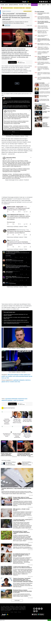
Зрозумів (49, 619)
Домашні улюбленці (13, 4)
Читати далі (17, 600)
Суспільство (34, 4)
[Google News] (42, 609)
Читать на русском (27, 11)
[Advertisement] (17, 189)
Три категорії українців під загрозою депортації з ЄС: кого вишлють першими (16, 315)
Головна (2, 4)
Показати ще (28, 325)
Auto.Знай (21, 4)
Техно (39, 4)
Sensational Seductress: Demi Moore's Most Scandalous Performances (6, 421)
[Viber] (41, 1)
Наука (48, 4)
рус (4, 1)
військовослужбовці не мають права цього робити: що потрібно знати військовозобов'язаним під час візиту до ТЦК (17, 376)
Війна (29, 4)
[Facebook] (26, 45)
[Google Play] (41, 614)
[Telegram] (39, 1)
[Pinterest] (47, 1)
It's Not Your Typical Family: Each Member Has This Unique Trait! (27, 420)
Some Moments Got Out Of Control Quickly (7, 435)
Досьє (6, 4)
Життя (25, 4)
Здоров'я (44, 4)
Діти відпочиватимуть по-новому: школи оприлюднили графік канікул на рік (16, 318)
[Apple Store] (34, 614)
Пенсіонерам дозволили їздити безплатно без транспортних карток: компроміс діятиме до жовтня (16, 323)
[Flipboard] (45, 1)
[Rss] (43, 1)
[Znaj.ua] (25, 1)
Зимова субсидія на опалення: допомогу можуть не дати (15, 320)
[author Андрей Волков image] (3, 25)
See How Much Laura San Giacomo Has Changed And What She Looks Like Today (44, 85)
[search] (50, 2)
